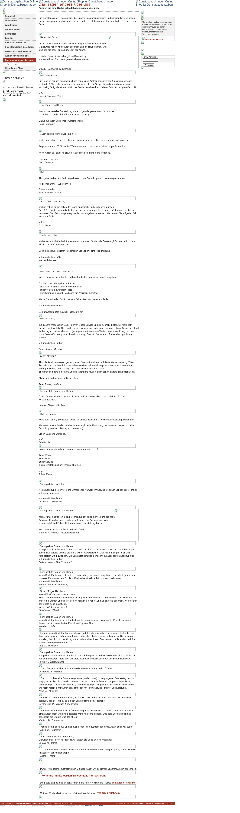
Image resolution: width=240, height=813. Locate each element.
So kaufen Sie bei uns (16, 42)
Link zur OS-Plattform (94, 806)
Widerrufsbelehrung (135, 803)
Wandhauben (11, 25)
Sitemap (149, 803)
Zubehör (9, 38)
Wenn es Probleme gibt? (17, 56)
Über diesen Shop (14, 68)
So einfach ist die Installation (19, 47)
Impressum (159, 803)
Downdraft (10, 16)
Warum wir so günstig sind (18, 51)
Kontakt (170, 803)
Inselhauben (11, 20)
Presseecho (12, 64)
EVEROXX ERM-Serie (108, 793)
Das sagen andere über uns (19, 60)
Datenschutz (120, 803)
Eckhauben (10, 34)
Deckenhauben (12, 29)
